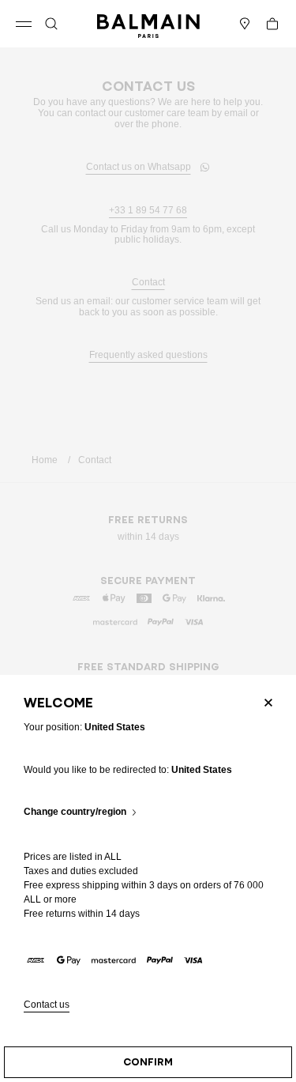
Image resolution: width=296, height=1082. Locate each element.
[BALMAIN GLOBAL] (148, 23)
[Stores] (245, 24)
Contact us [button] (46, 1005)
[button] (51, 24)
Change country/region (75, 812)
